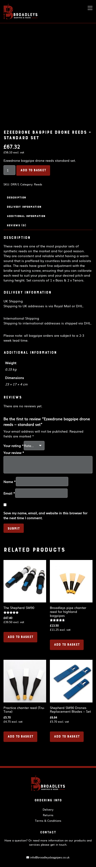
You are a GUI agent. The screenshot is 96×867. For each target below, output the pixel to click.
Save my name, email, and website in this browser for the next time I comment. (45, 515)
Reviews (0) (16, 225)
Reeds (38, 184)
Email (9, 493)
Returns (48, 815)
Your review (13, 452)
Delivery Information (24, 207)
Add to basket (33, 170)
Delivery (48, 809)
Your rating (13, 445)
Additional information (26, 216)
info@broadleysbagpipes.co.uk (49, 857)
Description (16, 197)
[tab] (48, 197)
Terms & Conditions (48, 820)
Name (9, 481)
